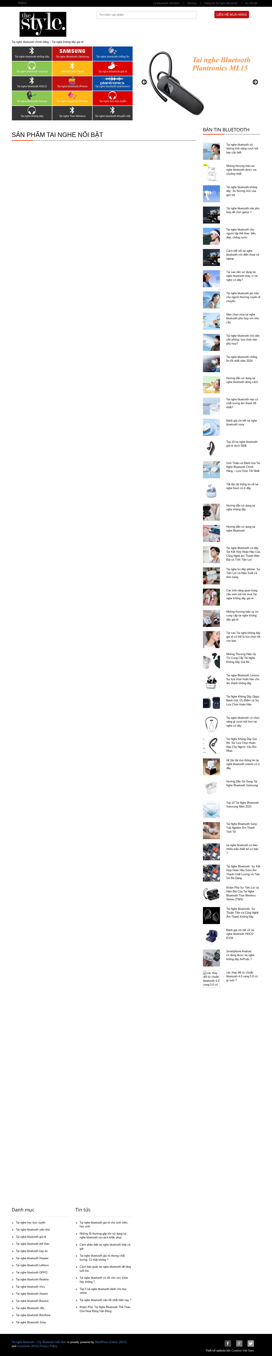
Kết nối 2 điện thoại (72, 71)
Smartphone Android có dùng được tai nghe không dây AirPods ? (240, 955)
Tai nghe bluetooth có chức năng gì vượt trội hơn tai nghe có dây (243, 721)
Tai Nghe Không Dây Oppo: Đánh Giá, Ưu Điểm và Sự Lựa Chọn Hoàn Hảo (243, 700)
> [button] (255, 82)
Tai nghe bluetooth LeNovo (32, 1265)
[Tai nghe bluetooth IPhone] (72, 80)
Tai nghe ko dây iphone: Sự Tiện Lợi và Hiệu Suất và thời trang (243, 573)
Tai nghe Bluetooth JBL (30, 1308)
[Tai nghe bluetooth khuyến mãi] (113, 110)
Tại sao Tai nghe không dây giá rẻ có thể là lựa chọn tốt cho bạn (243, 636)
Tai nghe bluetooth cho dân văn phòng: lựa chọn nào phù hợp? (242, 339)
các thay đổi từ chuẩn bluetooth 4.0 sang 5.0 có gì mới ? (242, 976)
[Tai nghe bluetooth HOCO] (32, 80)
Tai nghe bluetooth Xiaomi (32, 1293)
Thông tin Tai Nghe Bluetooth (221, 3)
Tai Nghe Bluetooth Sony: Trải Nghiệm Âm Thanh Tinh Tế (242, 827)
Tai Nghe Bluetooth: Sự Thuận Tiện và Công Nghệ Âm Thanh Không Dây (242, 912)
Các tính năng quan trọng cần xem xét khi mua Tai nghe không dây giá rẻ (241, 594)
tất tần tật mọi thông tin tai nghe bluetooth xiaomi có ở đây (243, 764)
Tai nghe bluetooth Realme (32, 1279)
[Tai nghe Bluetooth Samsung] (72, 50)
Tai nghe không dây (32, 116)
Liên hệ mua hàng (232, 14)
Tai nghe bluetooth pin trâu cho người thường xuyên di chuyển (243, 297)
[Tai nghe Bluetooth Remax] (32, 95)
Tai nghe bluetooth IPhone (72, 86)
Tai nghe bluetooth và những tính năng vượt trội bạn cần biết (242, 148)
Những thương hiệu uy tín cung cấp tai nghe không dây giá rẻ (242, 615)
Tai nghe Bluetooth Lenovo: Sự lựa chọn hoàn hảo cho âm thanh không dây (243, 679)
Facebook (228, 1343)
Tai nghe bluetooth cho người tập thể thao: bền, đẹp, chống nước (241, 233)
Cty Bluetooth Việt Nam (166, 3)
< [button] (144, 82)
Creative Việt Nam (242, 1350)
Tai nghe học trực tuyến (112, 101)
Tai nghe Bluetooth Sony (31, 1322)
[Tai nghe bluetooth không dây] (32, 50)
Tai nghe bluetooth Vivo (30, 1286)
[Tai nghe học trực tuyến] (113, 95)
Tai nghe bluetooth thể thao (72, 101)
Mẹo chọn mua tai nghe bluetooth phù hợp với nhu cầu (242, 318)
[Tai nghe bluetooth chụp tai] (32, 65)
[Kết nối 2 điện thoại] (72, 65)
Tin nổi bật (251, 3)
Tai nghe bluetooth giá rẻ (112, 71)
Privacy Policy (48, 1346)
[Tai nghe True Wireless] (72, 110)
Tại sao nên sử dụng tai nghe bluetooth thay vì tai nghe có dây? (242, 275)
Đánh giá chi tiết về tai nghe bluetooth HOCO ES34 (240, 934)
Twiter (251, 1343)
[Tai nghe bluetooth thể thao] (72, 95)
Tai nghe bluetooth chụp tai (32, 71)
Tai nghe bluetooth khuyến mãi (112, 116)
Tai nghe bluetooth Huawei (32, 1258)
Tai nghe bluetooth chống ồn (112, 56)
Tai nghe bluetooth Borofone (33, 1315)
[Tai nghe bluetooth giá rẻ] (113, 65)
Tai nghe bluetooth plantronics (112, 86)
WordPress (102, 1342)
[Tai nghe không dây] (32, 110)
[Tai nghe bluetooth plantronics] (113, 80)
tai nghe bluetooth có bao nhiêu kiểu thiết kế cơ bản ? (242, 849)
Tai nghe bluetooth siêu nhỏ (33, 1229)
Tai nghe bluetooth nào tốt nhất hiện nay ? (105, 1300)
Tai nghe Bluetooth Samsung (72, 56)
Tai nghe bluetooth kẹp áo (32, 1251)
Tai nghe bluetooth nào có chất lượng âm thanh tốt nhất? (242, 403)
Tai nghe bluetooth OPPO (31, 1272)
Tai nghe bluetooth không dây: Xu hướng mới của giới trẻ (241, 191)
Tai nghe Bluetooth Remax (32, 101)
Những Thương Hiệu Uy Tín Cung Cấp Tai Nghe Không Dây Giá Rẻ (241, 658)
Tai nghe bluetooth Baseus (32, 1301)
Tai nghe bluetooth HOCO (32, 86)
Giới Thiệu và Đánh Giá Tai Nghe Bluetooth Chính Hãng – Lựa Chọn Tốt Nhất (243, 467)
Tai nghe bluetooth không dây (32, 56)
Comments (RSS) (28, 1346)
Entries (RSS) (117, 1342)
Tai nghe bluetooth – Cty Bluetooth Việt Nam (39, 1342)
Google (239, 1343)
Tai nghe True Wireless (72, 116)
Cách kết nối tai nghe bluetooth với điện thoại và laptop (242, 254)
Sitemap (192, 3)
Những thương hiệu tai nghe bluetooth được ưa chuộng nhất (241, 169)
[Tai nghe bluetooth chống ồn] (113, 50)
